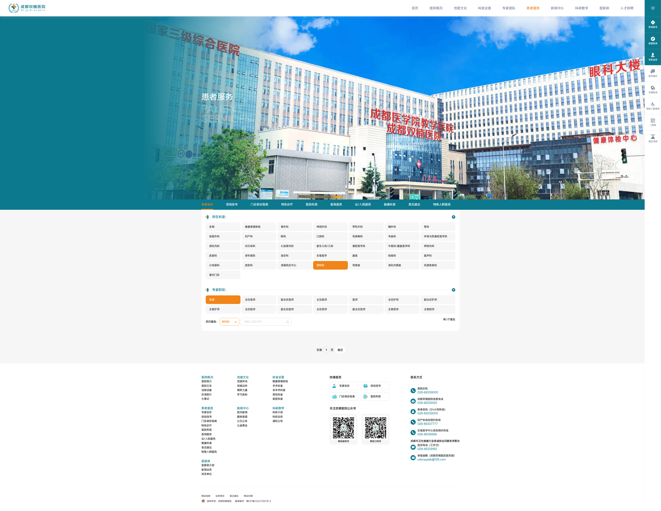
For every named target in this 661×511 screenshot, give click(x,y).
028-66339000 (427, 392)
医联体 (604, 8)
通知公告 (277, 421)
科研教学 (581, 8)
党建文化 (460, 8)
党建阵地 (242, 381)
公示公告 (242, 421)
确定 (340, 350)
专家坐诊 (207, 204)
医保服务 (336, 204)
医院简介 (206, 381)
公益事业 (242, 425)
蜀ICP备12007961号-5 (258, 501)
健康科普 (390, 204)
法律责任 (220, 496)
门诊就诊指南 (259, 204)
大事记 (205, 399)
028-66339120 (427, 403)
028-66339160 (427, 449)
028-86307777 (427, 424)
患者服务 (533, 8)
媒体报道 (242, 416)
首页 (415, 8)
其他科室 (277, 394)
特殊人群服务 (442, 204)
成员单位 (206, 474)
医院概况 (436, 8)
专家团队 (508, 8)
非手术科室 (278, 390)
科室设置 (484, 8)
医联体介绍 (207, 465)
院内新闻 (242, 412)
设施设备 (206, 390)
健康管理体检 (280, 381)
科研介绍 (277, 412)
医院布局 (311, 204)
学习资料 (242, 394)
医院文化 (206, 386)
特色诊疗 (287, 204)
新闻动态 (206, 469)
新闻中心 (557, 8)
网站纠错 (248, 496)
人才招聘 (626, 8)
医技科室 (277, 399)
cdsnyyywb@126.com (431, 459)
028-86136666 (427, 434)
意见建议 (414, 204)
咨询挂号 (232, 204)
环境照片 (206, 394)
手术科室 (277, 386)
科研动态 (277, 416)
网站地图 (205, 496)
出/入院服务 (363, 204)
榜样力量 (242, 390)
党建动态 (242, 386)
